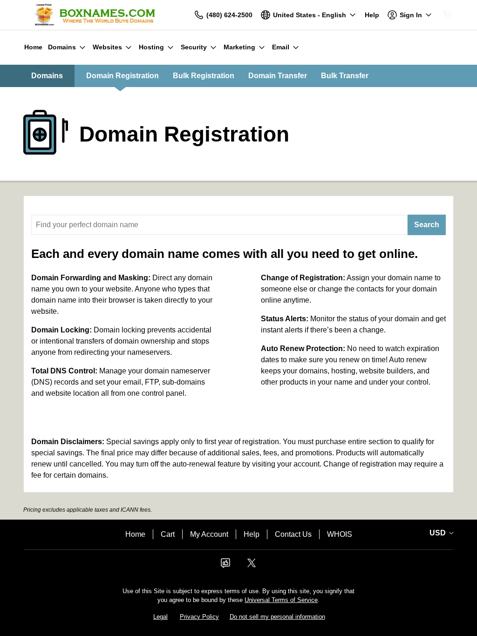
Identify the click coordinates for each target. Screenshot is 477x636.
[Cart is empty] (447, 15)
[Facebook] (225, 566)
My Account (209, 534)
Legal (160, 616)
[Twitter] (251, 566)
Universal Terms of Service (281, 599)
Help (251, 534)
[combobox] (219, 225)
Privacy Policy (199, 616)
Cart (168, 534)
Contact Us (293, 534)
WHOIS (339, 534)
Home (135, 534)
